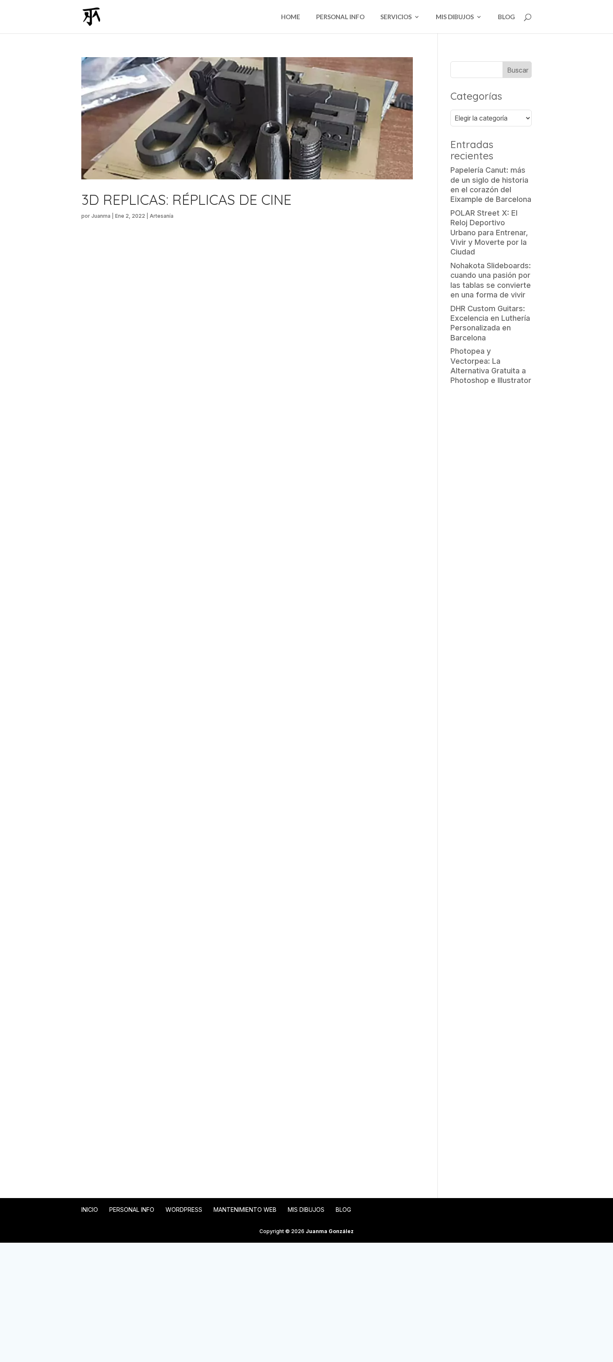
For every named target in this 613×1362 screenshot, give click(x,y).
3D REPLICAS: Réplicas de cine (186, 200)
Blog (506, 17)
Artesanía (161, 216)
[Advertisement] (491, 523)
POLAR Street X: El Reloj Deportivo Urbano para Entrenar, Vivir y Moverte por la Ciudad (489, 233)
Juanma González (330, 1231)
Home (290, 17)
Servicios (396, 17)
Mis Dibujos (455, 17)
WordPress (184, 1209)
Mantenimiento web (245, 1209)
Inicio (89, 1209)
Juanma (101, 216)
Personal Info (340, 17)
